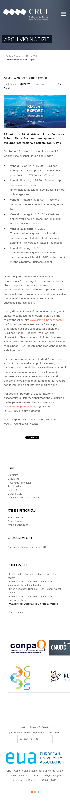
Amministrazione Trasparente (23, 497)
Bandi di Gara (15, 493)
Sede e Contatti (16, 490)
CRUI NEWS (31, 56)
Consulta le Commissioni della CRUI (27, 547)
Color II (35, 792)
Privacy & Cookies (40, 727)
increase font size (51, 83)
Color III (38, 792)
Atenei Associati (16, 521)
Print (59, 84)
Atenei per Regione (18, 525)
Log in (23, 727)
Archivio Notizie (13, 56)
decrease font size (47, 83)
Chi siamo (13, 475)
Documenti (13, 479)
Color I (32, 792)
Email (7, 88)
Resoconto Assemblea (20, 482)
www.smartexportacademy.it (47, 319)
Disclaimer (54, 732)
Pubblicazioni (15, 486)
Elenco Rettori (15, 517)
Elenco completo (16, 612)
